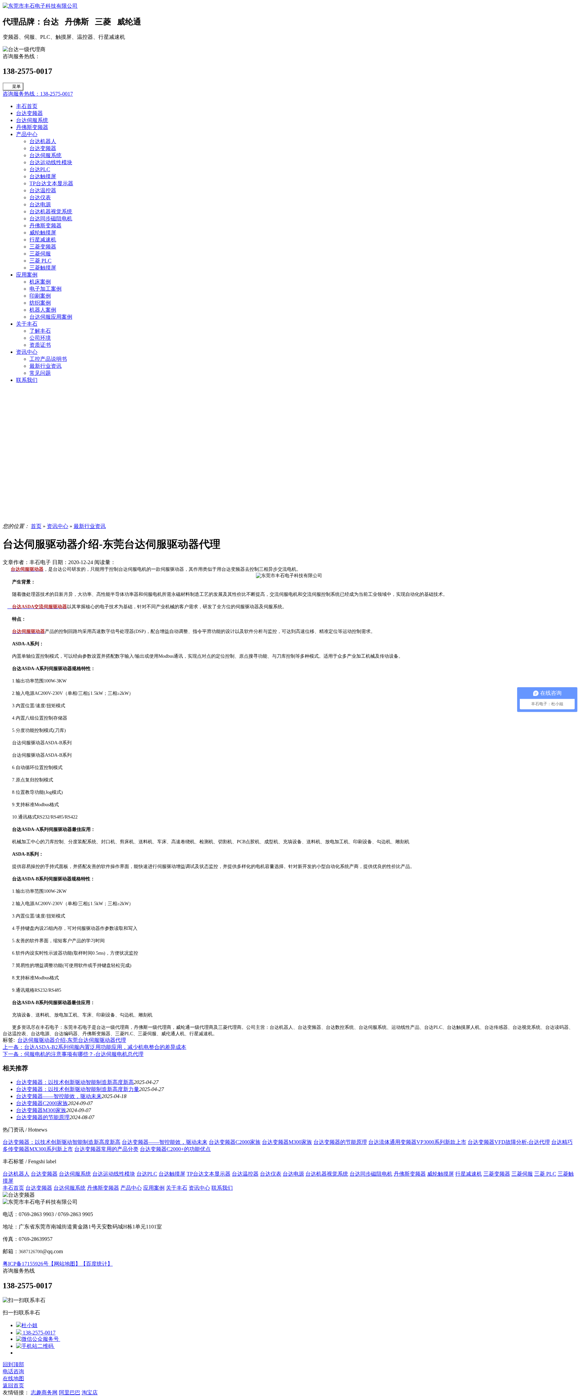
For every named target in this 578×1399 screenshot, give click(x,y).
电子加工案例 (45, 289)
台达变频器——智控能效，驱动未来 (59, 1096)
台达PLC (39, 169)
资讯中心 (26, 352)
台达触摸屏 (42, 176)
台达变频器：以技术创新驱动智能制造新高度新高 (75, 1082)
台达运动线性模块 (50, 162)
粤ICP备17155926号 (26, 1264)
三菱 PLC (40, 260)
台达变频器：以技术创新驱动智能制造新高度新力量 (77, 1089)
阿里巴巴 (69, 1392)
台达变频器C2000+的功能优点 (175, 1149)
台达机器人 (42, 141)
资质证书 (40, 345)
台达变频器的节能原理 (43, 1117)
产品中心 (26, 134)
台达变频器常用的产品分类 (106, 1149)
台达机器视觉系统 (50, 211)
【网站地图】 (65, 1264)
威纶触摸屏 (42, 232)
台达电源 (40, 204)
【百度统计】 (97, 1264)
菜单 (16, 86)
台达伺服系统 (32, 120)
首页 (36, 526)
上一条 (94, 1047)
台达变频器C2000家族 (42, 1103)
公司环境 (40, 338)
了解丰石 (40, 331)
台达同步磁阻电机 (50, 218)
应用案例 (26, 275)
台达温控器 (42, 190)
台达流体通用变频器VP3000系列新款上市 (417, 1142)
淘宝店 (90, 1392)
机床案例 (40, 282)
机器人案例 (42, 310)
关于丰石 (26, 324)
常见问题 (40, 373)
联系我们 (26, 380)
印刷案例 (40, 296)
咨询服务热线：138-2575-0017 (38, 94)
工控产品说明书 (48, 359)
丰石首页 (26, 106)
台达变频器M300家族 (41, 1110)
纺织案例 (40, 303)
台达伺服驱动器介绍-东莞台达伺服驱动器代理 (71, 1040)
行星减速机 (42, 239)
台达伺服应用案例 (50, 317)
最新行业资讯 (45, 366)
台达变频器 (29, 113)
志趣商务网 (44, 1392)
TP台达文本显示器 (51, 183)
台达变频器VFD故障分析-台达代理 (509, 1142)
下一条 (73, 1054)
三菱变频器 (42, 246)
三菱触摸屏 (42, 268)
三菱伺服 (40, 253)
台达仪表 (40, 197)
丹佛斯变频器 (32, 127)
